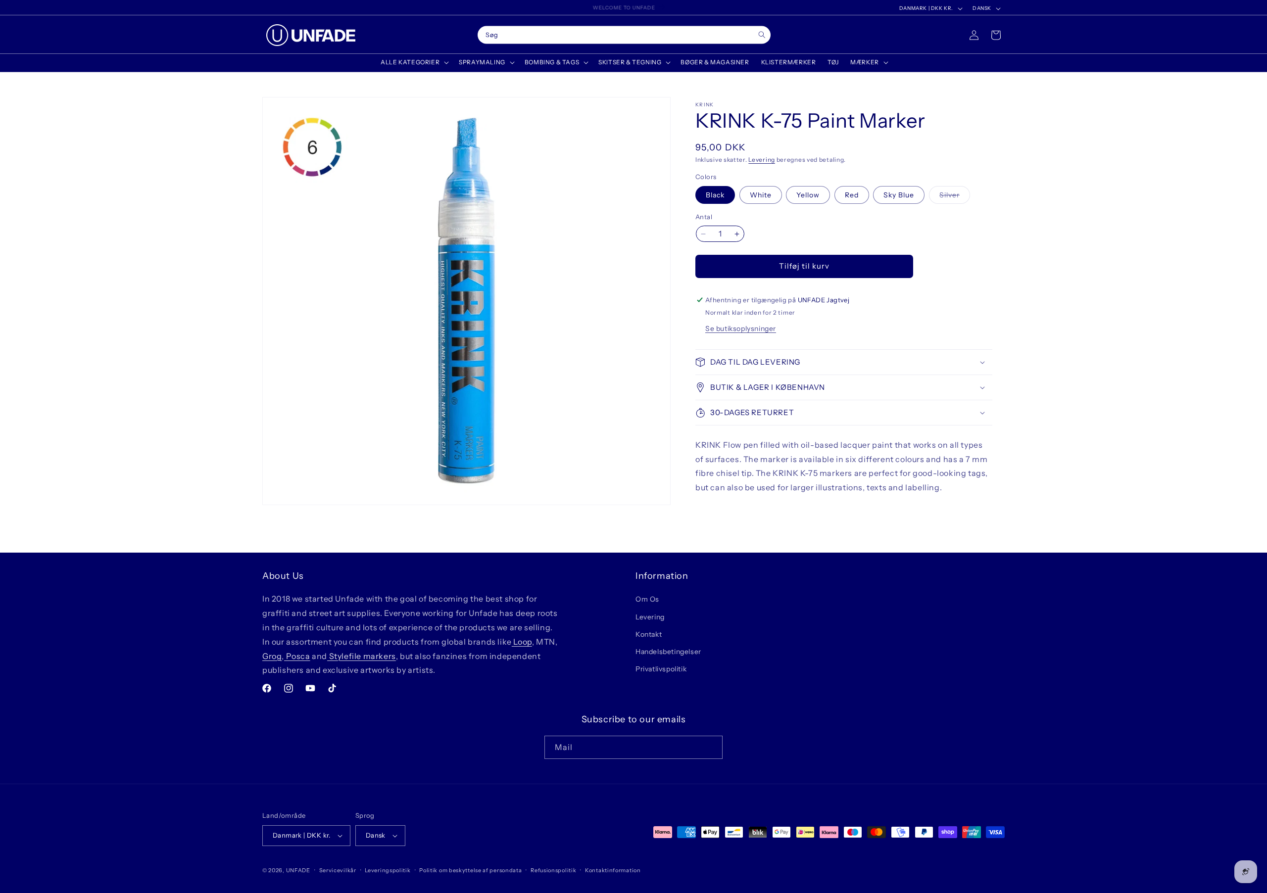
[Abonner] (711, 747)
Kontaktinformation (613, 870)
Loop (522, 642)
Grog (272, 656)
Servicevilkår (337, 870)
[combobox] (624, 35)
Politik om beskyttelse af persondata (470, 870)
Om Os (647, 599)
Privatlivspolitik (660, 668)
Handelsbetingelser (668, 651)
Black (715, 195)
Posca (297, 656)
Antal (703, 217)
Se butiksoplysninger (740, 328)
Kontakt (648, 634)
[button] (414, 62)
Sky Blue (898, 195)
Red (852, 195)
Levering (761, 159)
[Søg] (762, 35)
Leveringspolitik (387, 870)
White (761, 195)
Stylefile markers (361, 656)
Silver (954, 197)
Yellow (808, 195)
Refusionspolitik (553, 870)
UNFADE (298, 870)
